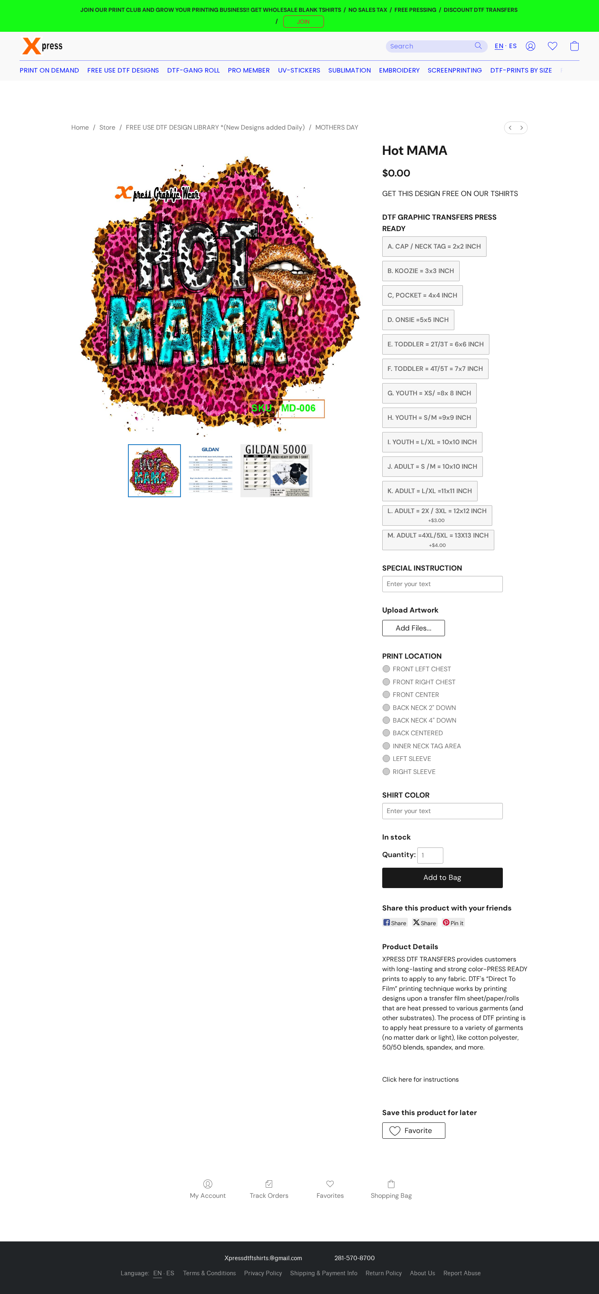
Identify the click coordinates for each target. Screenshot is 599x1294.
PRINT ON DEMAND (49, 70)
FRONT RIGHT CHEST (424, 682)
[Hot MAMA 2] (276, 470)
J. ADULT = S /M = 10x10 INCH (432, 466)
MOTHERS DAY (336, 127)
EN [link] (157, 1273)
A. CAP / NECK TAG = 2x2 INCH (434, 246)
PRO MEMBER (249, 70)
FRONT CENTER (416, 694)
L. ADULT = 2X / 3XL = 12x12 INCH (437, 515)
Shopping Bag (391, 1195)
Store (107, 127)
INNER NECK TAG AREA (427, 746)
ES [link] (170, 1273)
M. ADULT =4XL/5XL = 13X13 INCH (438, 539)
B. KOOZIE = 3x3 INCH (421, 271)
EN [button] (499, 46)
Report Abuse (462, 1273)
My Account (208, 1195)
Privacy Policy (263, 1273)
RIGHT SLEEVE (414, 771)
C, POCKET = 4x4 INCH (422, 295)
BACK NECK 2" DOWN (424, 707)
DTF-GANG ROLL (193, 70)
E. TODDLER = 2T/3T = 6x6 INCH (436, 344)
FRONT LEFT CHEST (422, 669)
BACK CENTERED (418, 733)
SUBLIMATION (349, 70)
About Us (422, 1273)
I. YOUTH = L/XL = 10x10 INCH (432, 442)
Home (80, 127)
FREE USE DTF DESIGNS (123, 70)
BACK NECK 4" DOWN (424, 720)
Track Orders (269, 1195)
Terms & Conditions (209, 1273)
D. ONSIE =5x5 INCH (418, 319)
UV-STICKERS (299, 70)
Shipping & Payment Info (323, 1273)
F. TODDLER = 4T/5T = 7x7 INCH (435, 368)
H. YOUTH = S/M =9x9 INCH (429, 417)
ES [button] (513, 46)
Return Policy (384, 1273)
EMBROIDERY (399, 70)
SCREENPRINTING (455, 70)
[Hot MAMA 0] (154, 470)
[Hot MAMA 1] (210, 470)
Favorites (330, 1195)
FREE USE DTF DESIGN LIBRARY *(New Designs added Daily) (215, 127)
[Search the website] (478, 45)
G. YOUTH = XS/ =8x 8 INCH (429, 393)
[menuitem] (510, 128)
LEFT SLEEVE (412, 758)
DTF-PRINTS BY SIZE (521, 70)
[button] (303, 21)
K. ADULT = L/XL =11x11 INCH (430, 491)
